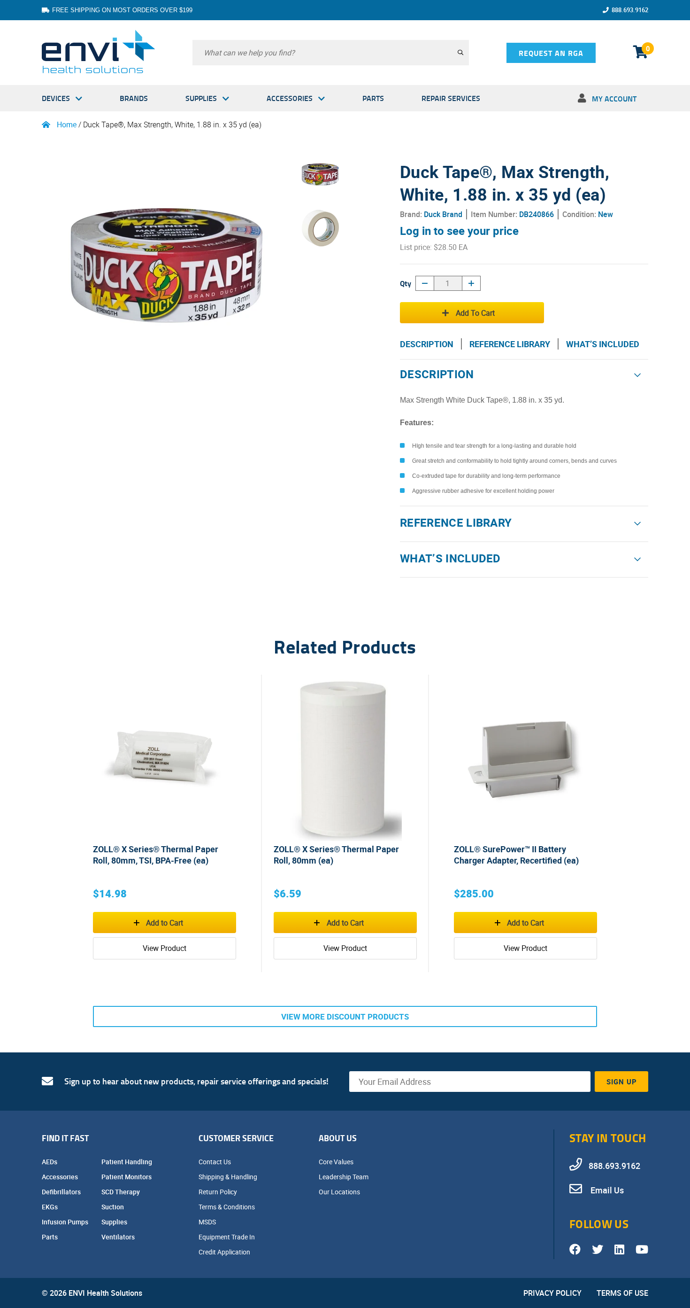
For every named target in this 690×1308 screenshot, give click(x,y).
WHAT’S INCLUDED (602, 344)
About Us (338, 1138)
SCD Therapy (121, 1191)
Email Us (606, 1190)
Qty (405, 283)
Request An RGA (551, 52)
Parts (373, 98)
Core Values (337, 1161)
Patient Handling (127, 1161)
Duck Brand (443, 214)
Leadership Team (344, 1176)
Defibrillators (62, 1191)
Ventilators (118, 1236)
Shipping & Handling (229, 1176)
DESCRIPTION (426, 344)
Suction (113, 1206)
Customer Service (236, 1138)
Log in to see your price (459, 230)
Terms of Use (622, 1293)
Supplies (201, 98)
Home (67, 124)
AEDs (50, 1161)
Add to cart (475, 313)
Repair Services (451, 98)
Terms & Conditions (227, 1206)
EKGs (50, 1206)
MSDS (208, 1221)
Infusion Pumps (66, 1221)
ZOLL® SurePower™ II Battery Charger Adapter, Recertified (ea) (516, 854)
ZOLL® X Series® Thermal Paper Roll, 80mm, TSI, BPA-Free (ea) (155, 854)
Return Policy (218, 1191)
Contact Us (215, 1161)
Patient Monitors (127, 1176)
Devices (56, 98)
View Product (164, 948)
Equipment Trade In (227, 1236)
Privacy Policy (552, 1293)
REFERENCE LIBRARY (509, 344)
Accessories (290, 98)
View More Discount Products (345, 1016)
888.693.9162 (630, 10)
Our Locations (340, 1191)
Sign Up (621, 1081)
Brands (134, 98)
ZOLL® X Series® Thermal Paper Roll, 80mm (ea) (336, 854)
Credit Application (225, 1251)
